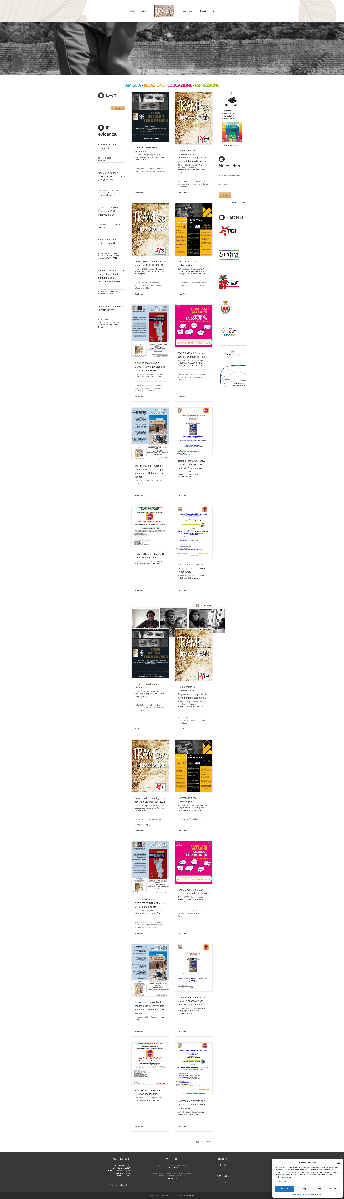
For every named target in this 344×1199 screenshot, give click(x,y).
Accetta (284, 1188)
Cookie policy (127, 1185)
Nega (305, 1188)
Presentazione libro (185, 477)
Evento (196, 474)
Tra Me (100, 327)
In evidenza (102, 193)
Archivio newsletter (238, 202)
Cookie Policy (296, 1194)
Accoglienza (229, 113)
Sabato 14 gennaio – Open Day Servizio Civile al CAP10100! (111, 177)
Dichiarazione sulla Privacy (312, 1194)
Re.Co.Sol (201, 274)
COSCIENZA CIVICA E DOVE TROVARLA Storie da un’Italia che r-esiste (150, 367)
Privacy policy (115, 1185)
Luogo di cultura (184, 271)
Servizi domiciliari (231, 145)
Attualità (115, 225)
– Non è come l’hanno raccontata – (172, 1165)
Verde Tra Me (229, 119)
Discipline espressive (111, 256)
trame (145, 160)
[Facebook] (220, 1165)
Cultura (190, 474)
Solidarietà (110, 294)
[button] (338, 1162)
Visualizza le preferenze (328, 1188)
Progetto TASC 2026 (195, 363)
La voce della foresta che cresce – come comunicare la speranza (192, 568)
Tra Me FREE (112, 258)
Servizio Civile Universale (187, 365)
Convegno (182, 274)
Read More (139, 192)
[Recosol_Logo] (229, 322)
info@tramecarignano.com (124, 1171)
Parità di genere (140, 274)
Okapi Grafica (191, 1196)
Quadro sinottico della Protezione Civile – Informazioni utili (109, 211)
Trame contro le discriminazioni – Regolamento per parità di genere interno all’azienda (172, 1174)
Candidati (222, 1183)
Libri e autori (139, 377)
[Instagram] (225, 1165)
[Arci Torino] (229, 226)
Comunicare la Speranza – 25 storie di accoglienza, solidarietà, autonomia (192, 465)
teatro (158, 564)
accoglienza (148, 157)
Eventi (196, 578)
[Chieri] (229, 274)
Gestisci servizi (281, 1182)
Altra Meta (115, 190)
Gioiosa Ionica (192, 274)
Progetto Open (229, 116)
